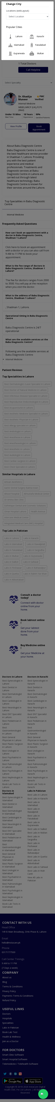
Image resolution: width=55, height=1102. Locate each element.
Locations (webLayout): (17, 10)
